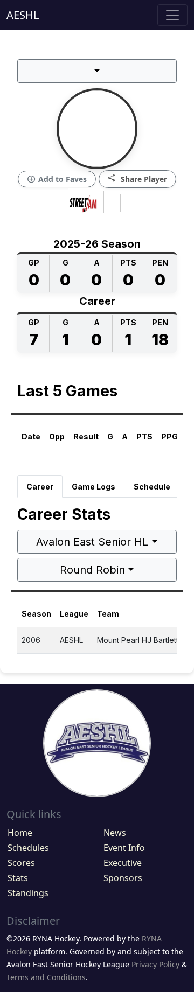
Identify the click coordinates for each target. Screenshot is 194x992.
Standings (28, 893)
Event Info (124, 848)
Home (20, 833)
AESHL (22, 15)
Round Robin (92, 569)
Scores (21, 863)
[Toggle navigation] (172, 15)
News (114, 833)
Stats (18, 878)
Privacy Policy (155, 964)
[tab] (40, 486)
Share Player (137, 178)
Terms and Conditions (46, 977)
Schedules (28, 848)
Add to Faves (57, 179)
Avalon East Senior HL (92, 541)
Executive (122, 863)
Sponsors (122, 878)
